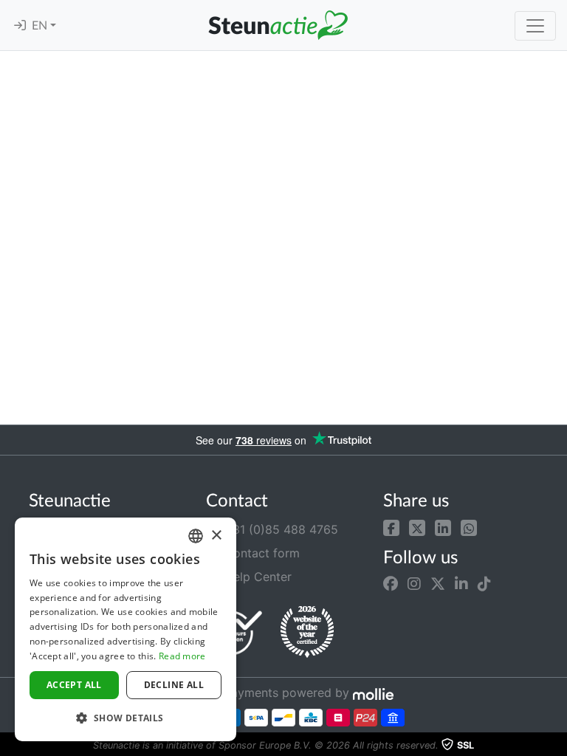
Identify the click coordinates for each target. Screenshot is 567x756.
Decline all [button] (174, 684)
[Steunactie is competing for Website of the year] (307, 632)
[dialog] (125, 629)
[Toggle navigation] (535, 26)
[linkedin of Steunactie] (461, 584)
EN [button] (41, 26)
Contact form (260, 553)
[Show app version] (556, 745)
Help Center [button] (256, 576)
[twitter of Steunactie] (437, 584)
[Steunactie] (277, 25)
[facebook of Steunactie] (390, 584)
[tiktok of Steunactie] (484, 584)
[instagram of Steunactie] (414, 584)
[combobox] (195, 536)
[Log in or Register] (20, 26)
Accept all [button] (74, 684)
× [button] (215, 535)
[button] (391, 526)
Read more (182, 656)
